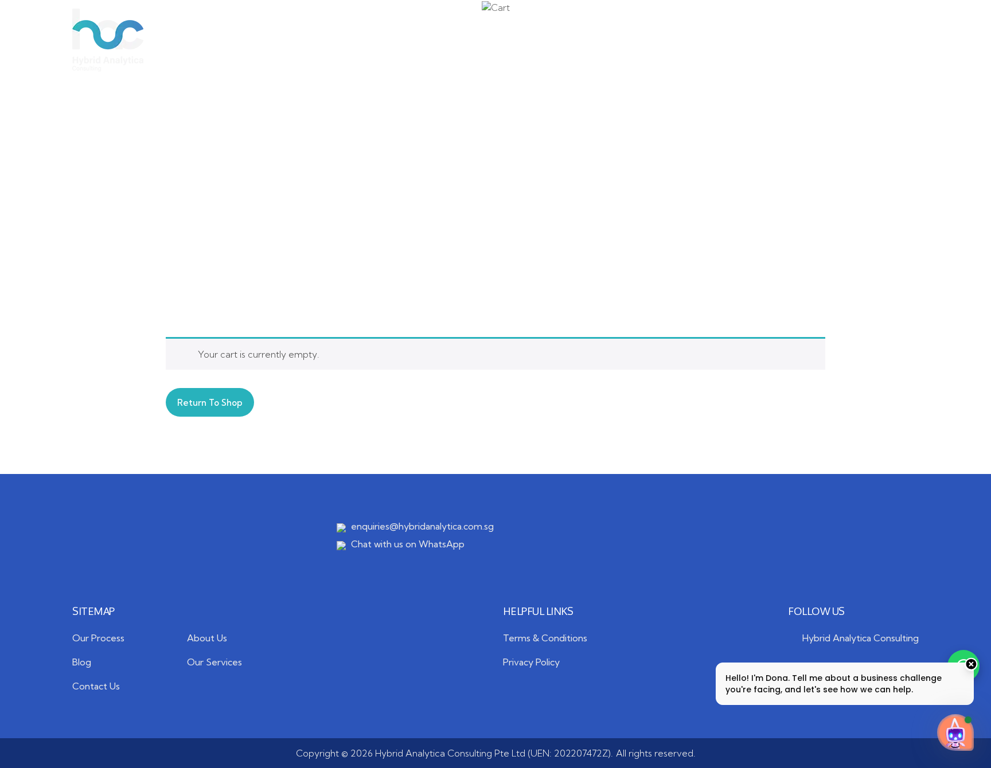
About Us (319, 40)
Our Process (527, 40)
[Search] (913, 40)
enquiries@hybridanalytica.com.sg (422, 526)
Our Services (409, 40)
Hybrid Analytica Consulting (860, 638)
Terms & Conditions (545, 638)
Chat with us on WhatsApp (408, 544)
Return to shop (210, 402)
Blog (605, 40)
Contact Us (681, 40)
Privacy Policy (531, 662)
